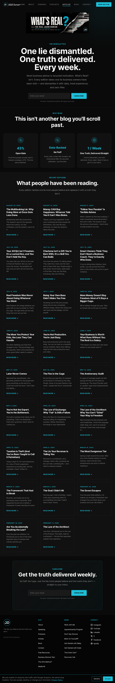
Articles (66, 4)
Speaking (42, 4)
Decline (97, 679)
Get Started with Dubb (72, 648)
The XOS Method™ (45, 662)
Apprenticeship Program (73, 629)
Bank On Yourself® (71, 639)
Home (22, 4)
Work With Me (103, 4)
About (31, 4)
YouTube (97, 628)
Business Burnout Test (46, 657)
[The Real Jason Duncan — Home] (12, 4)
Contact (87, 4)
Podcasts (54, 4)
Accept (108, 679)
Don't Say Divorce (71, 634)
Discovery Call (69, 657)
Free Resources (44, 653)
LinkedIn (97, 632)
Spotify (96, 643)
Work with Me (69, 625)
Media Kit (41, 666)
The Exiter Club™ (70, 653)
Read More (12, 235)
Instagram (97, 625)
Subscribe (79, 96)
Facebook (97, 640)
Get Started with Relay (72, 643)
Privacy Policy (57, 680)
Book (76, 4)
